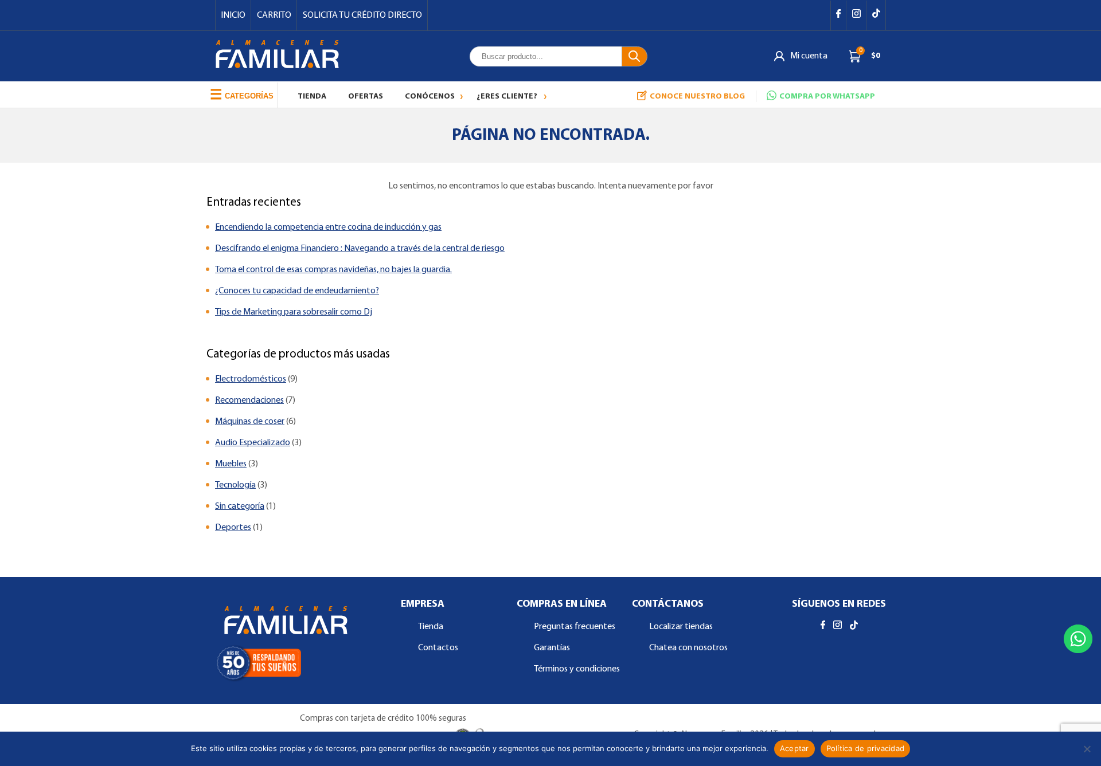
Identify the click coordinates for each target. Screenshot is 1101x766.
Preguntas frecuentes (574, 626)
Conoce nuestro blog (697, 96)
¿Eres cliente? (507, 96)
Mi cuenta (808, 56)
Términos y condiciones (577, 669)
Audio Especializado (252, 442)
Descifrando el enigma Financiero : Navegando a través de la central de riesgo (360, 248)
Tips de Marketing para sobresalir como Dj (293, 312)
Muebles (231, 464)
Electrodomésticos (250, 379)
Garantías (552, 648)
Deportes (233, 527)
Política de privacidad (865, 748)
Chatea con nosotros (688, 648)
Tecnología (235, 485)
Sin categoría (239, 506)
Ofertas (365, 96)
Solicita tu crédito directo (362, 15)
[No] (1086, 749)
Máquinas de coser (249, 421)
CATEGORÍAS (242, 94)
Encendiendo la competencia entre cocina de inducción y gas (328, 227)
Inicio (233, 15)
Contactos (438, 648)
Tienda (312, 96)
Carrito (274, 15)
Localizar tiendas (681, 626)
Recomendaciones (249, 400)
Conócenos (430, 96)
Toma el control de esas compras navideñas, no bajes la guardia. (333, 269)
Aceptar (794, 748)
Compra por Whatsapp (827, 96)
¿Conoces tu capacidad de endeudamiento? (297, 291)
